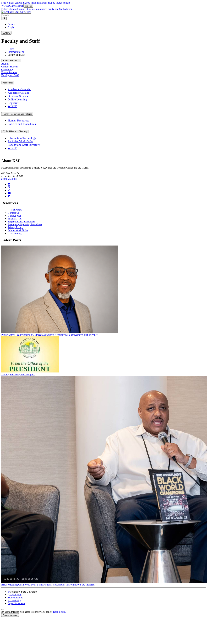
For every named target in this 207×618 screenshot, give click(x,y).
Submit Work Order (18, 230)
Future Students (9, 9)
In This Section (10, 60)
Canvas (13, 5)
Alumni (68, 9)
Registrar (13, 102)
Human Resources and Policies (17, 114)
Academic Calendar (19, 89)
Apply (11, 27)
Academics (8, 83)
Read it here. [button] (59, 611)
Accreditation (15, 594)
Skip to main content (11, 2)
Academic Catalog (18, 92)
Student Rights (15, 597)
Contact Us (13, 212)
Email (20, 5)
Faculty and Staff (55, 9)
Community (40, 9)
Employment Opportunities (21, 221)
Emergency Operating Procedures (25, 224)
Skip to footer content (59, 2)
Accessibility (14, 600)
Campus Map (15, 215)
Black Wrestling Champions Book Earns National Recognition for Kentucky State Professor (48, 584)
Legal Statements (16, 603)
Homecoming (15, 233)
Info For (28, 6)
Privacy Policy (15, 227)
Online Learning (17, 99)
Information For (16, 51)
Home (11, 49)
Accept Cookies (10, 615)
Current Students (25, 9)
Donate (11, 24)
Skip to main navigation (35, 2)
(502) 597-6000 (9, 179)
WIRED (5, 5)
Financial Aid (15, 218)
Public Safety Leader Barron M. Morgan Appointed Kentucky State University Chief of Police (49, 335)
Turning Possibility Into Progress (18, 374)
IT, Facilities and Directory (15, 131)
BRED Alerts (15, 209)
